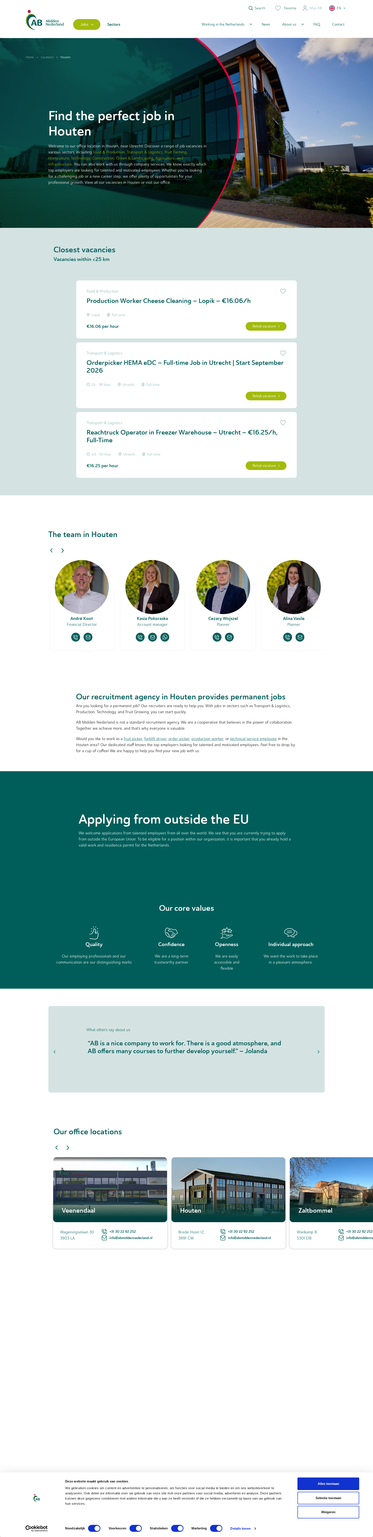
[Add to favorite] (282, 291)
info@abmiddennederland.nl (130, 1238)
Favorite (290, 8)
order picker (179, 738)
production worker (207, 738)
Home (30, 57)
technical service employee (253, 738)
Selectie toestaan (328, 1498)
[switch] (136, 1528)
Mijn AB (316, 8)
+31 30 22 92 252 (122, 1231)
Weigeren (328, 1512)
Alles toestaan (328, 1483)
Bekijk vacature (264, 326)
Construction (103, 158)
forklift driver (155, 738)
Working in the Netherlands (223, 24)
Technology (80, 158)
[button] (337, 8)
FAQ (316, 24)
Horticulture (58, 158)
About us (289, 24)
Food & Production (109, 152)
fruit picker (133, 738)
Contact (338, 24)
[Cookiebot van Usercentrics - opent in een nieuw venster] (36, 1528)
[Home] (45, 24)
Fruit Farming (175, 152)
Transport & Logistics (145, 152)
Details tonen (240, 1528)
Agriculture (165, 158)
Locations (47, 57)
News (266, 24)
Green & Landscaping (134, 158)
